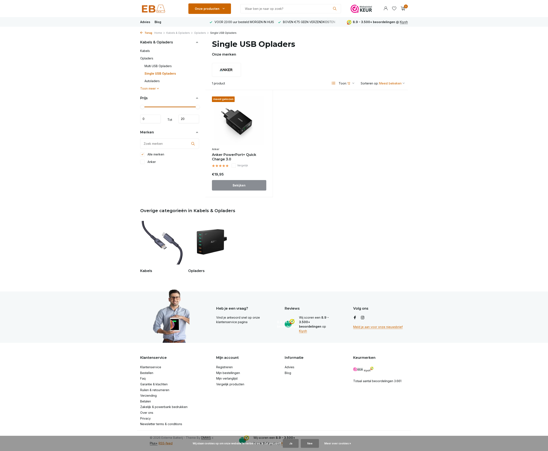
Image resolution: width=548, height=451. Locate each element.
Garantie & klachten (154, 384)
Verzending (148, 395)
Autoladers (152, 81)
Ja (290, 443)
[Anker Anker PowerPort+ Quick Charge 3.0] (239, 120)
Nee (310, 443)
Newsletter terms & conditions (161, 424)
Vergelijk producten (230, 384)
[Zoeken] (335, 8)
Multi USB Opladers (158, 66)
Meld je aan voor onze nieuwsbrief (378, 327)
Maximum (189, 119)
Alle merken (155, 154)
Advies (145, 22)
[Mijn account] (386, 8)
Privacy (145, 418)
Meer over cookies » (337, 443)
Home (158, 32)
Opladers (200, 32)
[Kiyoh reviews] (369, 369)
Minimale (150, 119)
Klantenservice (150, 367)
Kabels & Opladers (178, 32)
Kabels (145, 51)
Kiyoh (404, 22)
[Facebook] (355, 317)
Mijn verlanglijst (227, 378)
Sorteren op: (369, 83)
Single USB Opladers (160, 73)
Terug (148, 32)
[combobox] (290, 8)
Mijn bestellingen (228, 373)
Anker (151, 162)
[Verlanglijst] (394, 8)
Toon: (343, 83)
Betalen (145, 401)
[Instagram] (362, 317)
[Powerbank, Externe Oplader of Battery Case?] (159, 8)
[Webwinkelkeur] (361, 8)
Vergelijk (242, 165)
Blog (158, 22)
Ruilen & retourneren (154, 390)
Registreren (224, 367)
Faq (143, 378)
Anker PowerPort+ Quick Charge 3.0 (234, 157)
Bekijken (239, 185)
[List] (333, 83)
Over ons (146, 412)
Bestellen (146, 373)
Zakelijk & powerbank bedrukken (164, 407)
